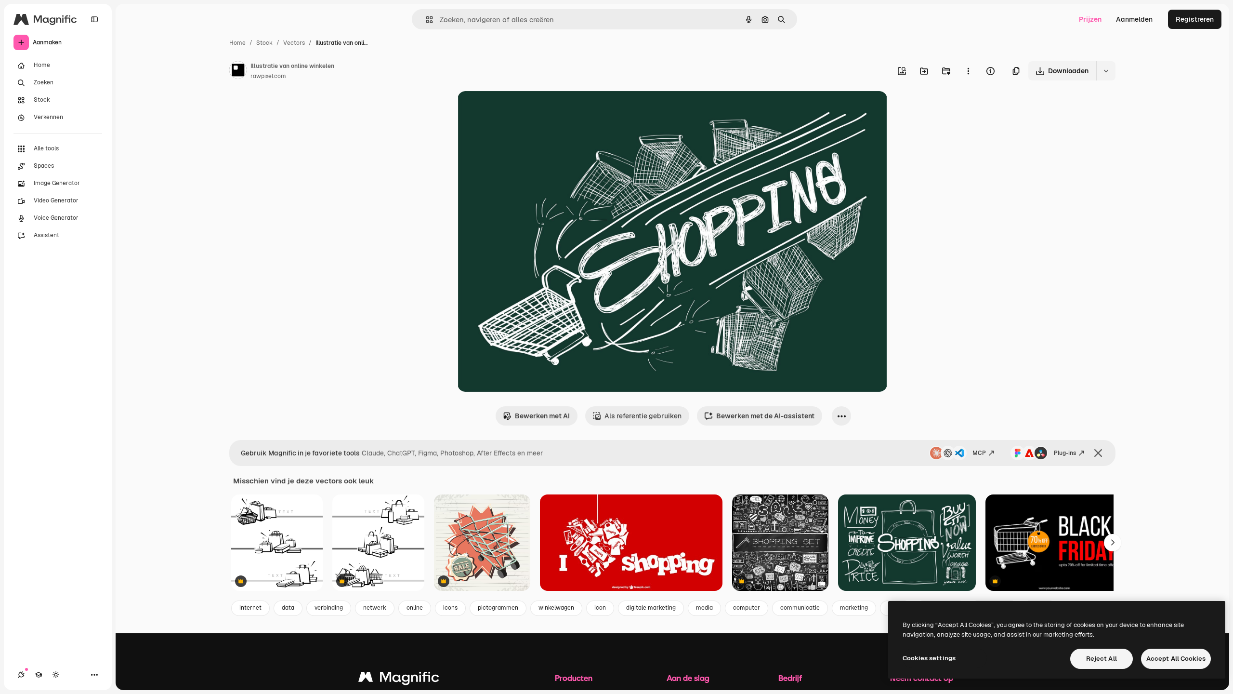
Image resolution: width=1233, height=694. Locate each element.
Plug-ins (1065, 453)
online (415, 608)
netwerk (374, 608)
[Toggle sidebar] (94, 19)
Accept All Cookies (1176, 658)
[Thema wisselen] (56, 674)
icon (600, 608)
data (288, 608)
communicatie (800, 608)
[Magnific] (398, 679)
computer (746, 608)
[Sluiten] (1098, 453)
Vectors (294, 43)
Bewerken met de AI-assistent (765, 416)
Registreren (1195, 19)
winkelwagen (556, 608)
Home (237, 43)
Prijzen (1090, 19)
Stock (264, 43)
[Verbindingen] (21, 674)
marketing (854, 608)
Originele (521, 109)
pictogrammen (498, 608)
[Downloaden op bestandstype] (1105, 70)
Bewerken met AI (542, 416)
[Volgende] (1112, 542)
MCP (979, 453)
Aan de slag (688, 678)
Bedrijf (790, 678)
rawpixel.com (268, 76)
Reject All (1101, 658)
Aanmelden (1134, 19)
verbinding (329, 608)
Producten (573, 678)
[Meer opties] (968, 70)
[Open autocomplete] (425, 19)
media (704, 608)
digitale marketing (651, 608)
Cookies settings (929, 658)
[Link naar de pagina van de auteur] (238, 71)
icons (450, 608)
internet (250, 608)
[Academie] (38, 674)
